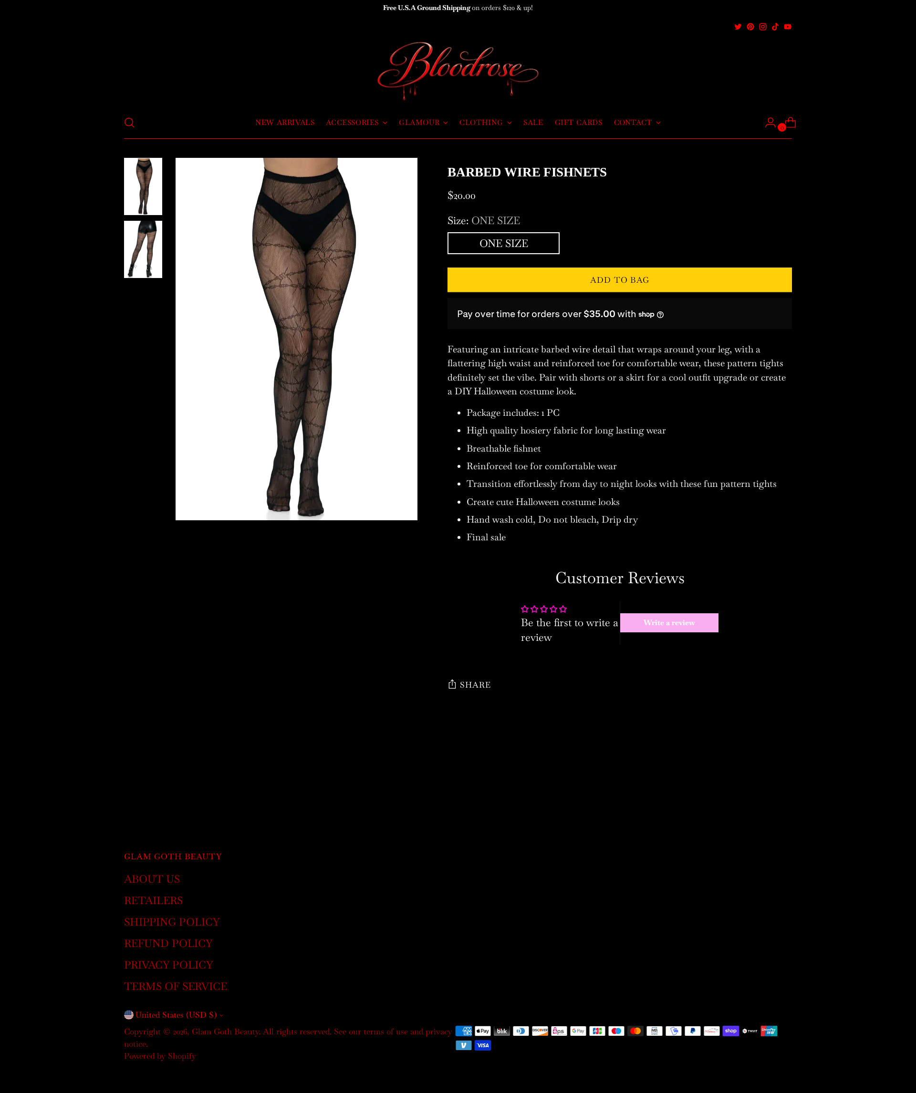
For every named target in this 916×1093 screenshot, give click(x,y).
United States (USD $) (176, 1015)
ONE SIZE (503, 243)
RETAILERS (153, 900)
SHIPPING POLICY (172, 921)
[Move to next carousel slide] (784, 773)
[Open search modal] (129, 122)
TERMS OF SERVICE (175, 986)
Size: (484, 220)
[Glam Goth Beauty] (458, 70)
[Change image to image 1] (143, 186)
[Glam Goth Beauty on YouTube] (787, 26)
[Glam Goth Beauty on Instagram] (763, 26)
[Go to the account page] (766, 122)
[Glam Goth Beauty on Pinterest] (750, 26)
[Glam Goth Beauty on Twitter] (738, 26)
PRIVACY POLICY (168, 964)
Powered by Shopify (160, 1056)
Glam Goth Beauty (225, 1031)
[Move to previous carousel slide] (762, 773)
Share (475, 685)
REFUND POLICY (168, 943)
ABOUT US (152, 879)
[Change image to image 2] (143, 249)
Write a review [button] (669, 623)
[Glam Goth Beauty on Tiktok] (775, 26)
